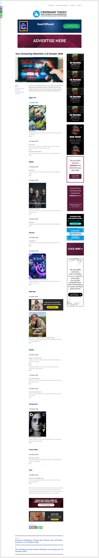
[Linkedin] (35, 527)
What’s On (79, 5)
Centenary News (51, 5)
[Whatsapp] (38, 527)
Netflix (19, 93)
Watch (30, 136)
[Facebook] (30, 527)
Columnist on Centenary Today (19, 88)
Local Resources (73, 5)
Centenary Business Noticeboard (62, 5)
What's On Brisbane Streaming (19, 92)
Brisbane (16, 93)
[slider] (76, 154)
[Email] (41, 527)
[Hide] (0, 18)
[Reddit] (33, 527)
